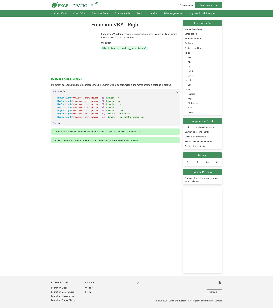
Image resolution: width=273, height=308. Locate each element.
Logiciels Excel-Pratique (202, 13)
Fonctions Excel (99, 13)
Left (139, 131)
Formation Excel (59, 288)
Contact (218, 301)
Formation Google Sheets (63, 300)
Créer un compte (209, 5)
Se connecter (186, 5)
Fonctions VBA (123, 13)
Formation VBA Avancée (62, 296)
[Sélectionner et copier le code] (177, 91)
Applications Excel (202, 121)
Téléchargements (173, 13)
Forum (140, 13)
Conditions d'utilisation (179, 301)
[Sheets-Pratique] (96, 3)
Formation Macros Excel (63, 292)
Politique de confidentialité (201, 301)
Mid (136, 140)
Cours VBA (79, 13)
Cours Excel (60, 13)
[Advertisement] (202, 230)
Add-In (153, 13)
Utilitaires (90, 288)
